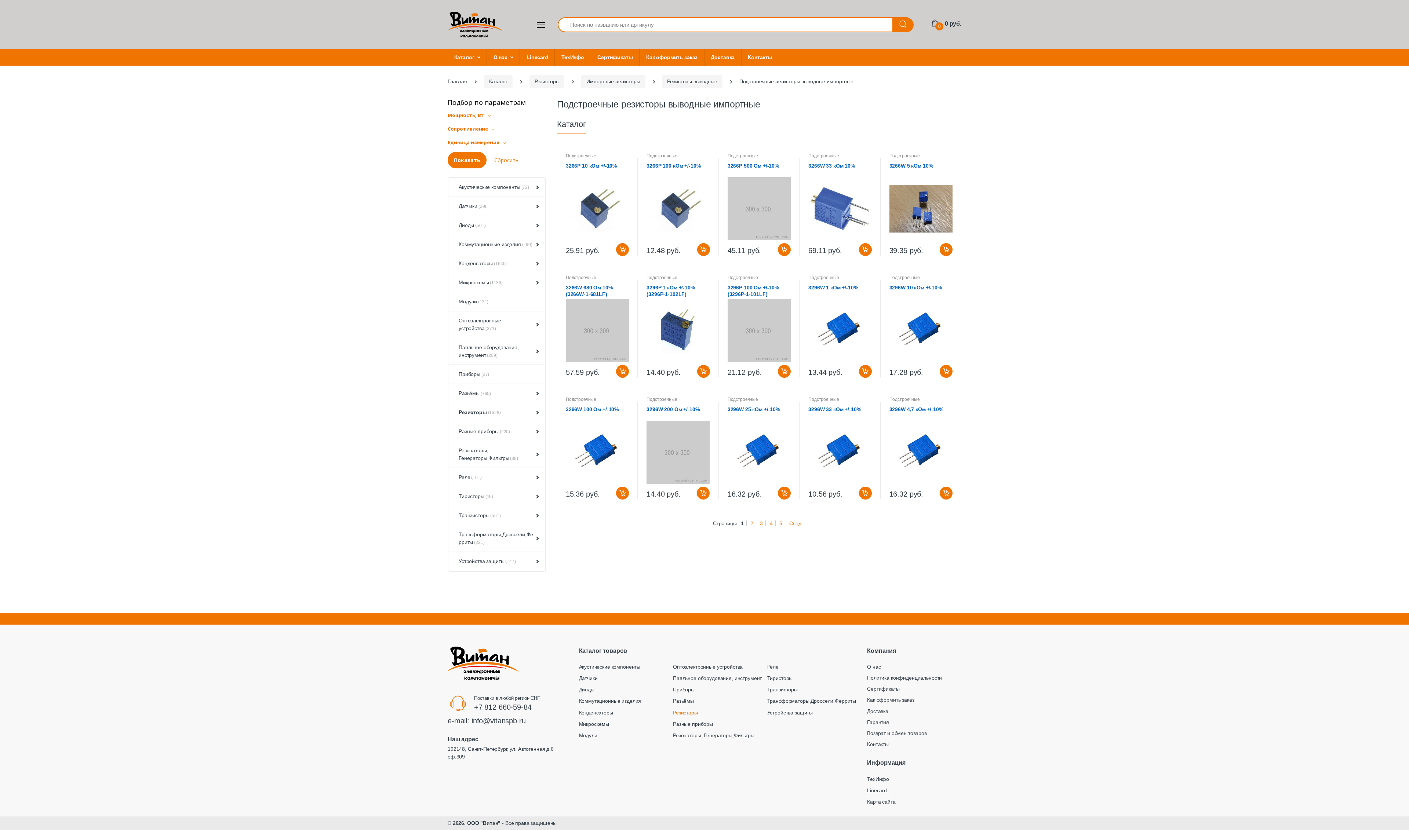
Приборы (474, 374)
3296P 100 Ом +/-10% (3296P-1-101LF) (753, 291)
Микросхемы (481, 282)
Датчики (472, 206)
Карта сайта (881, 802)
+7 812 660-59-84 (503, 707)
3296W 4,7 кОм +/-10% (916, 409)
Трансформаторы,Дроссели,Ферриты (496, 538)
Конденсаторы (483, 263)
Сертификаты (615, 57)
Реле (470, 477)
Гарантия (878, 722)
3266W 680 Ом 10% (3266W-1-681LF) (589, 291)
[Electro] (475, 24)
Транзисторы (480, 515)
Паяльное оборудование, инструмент (489, 351)
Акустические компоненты (494, 187)
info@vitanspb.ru (499, 721)
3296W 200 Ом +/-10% (673, 409)
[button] (536, 187)
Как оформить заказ (672, 57)
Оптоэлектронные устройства (480, 324)
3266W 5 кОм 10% (911, 166)
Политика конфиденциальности (904, 678)
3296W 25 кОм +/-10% (754, 409)
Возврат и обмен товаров (897, 733)
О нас (500, 57)
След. (796, 523)
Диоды (472, 225)
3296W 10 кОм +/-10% (915, 287)
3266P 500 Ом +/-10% (753, 166)
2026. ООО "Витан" (477, 823)
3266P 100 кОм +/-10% (673, 166)
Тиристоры (476, 496)
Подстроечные (581, 155)
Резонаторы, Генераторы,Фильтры (488, 454)
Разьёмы (475, 393)
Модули (473, 301)
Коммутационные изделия (495, 244)
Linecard (537, 57)
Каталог (464, 57)
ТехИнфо (572, 57)
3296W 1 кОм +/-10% (833, 287)
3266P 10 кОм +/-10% (591, 166)
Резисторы (480, 412)
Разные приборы (484, 431)
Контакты (760, 57)
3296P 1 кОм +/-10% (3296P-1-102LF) (671, 291)
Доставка (723, 57)
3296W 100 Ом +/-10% (592, 409)
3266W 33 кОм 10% (831, 166)
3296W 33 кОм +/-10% (834, 409)
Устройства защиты (487, 561)
